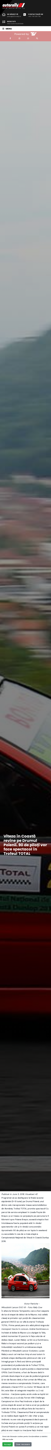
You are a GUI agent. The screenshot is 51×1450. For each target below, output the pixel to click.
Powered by (21, 34)
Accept (7, 1444)
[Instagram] (19, 38)
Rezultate (15, 22)
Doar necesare (23, 1444)
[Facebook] (10, 38)
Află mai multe (7, 1439)
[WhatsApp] (28, 38)
